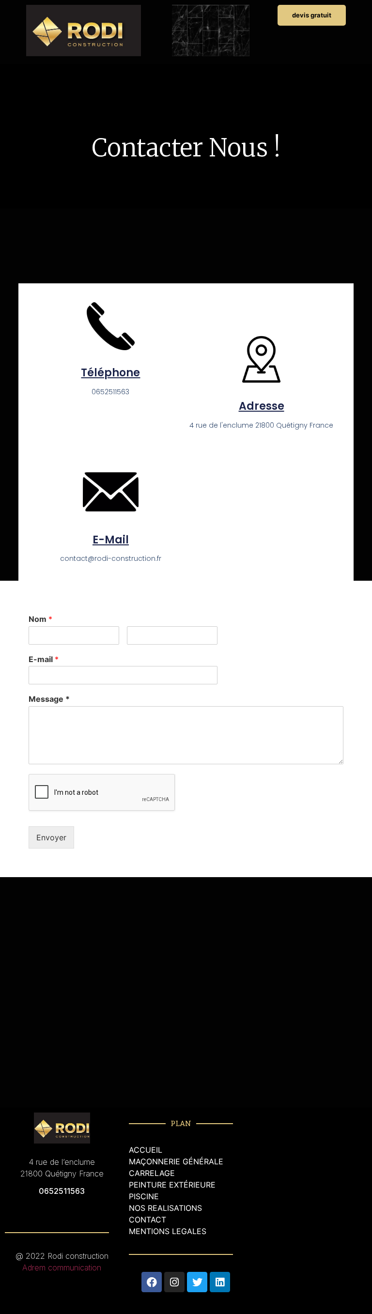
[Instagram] (174, 1282)
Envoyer (51, 837)
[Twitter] (197, 1282)
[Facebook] (151, 1282)
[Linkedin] (220, 1282)
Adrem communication (61, 1267)
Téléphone (110, 372)
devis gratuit (311, 15)
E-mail (111, 539)
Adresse (261, 406)
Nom (40, 619)
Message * (49, 699)
